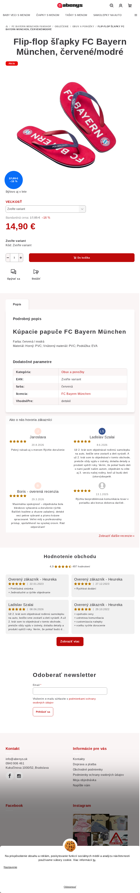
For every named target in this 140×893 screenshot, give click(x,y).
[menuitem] (16, 15)
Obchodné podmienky (88, 769)
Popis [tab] (17, 304)
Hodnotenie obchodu (70, 556)
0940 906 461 (15, 763)
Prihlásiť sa (43, 711)
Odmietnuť (70, 886)
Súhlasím (72, 874)
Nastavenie (10, 867)
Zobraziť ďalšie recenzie (115, 535)
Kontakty (79, 759)
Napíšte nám (81, 785)
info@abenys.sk (17, 759)
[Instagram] (19, 776)
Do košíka (83, 257)
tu (94, 859)
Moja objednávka (84, 780)
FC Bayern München (76, 393)
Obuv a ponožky (72, 372)
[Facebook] (10, 776)
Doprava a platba (84, 764)
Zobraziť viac (69, 641)
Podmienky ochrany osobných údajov (98, 774)
